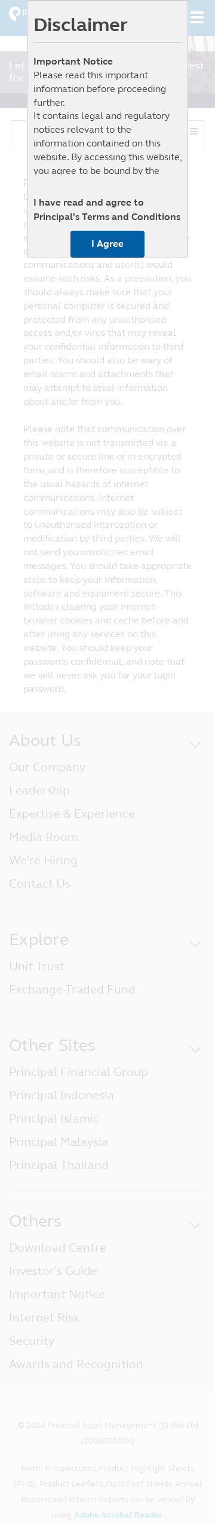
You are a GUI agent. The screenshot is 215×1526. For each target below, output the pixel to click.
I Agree (107, 243)
